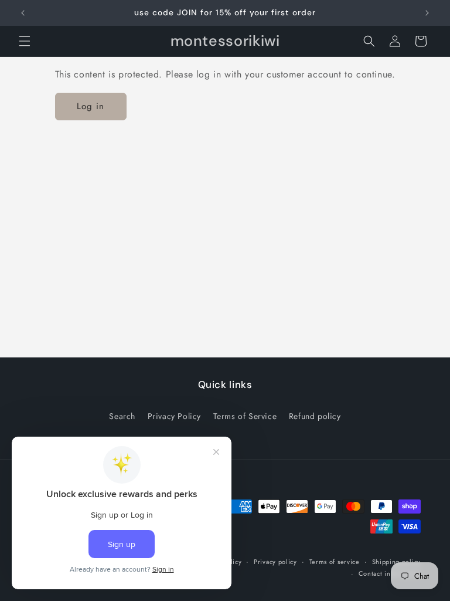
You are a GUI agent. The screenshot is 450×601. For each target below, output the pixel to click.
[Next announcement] (427, 13)
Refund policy (315, 416)
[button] (25, 41)
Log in (90, 106)
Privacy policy (275, 561)
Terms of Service (245, 416)
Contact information (390, 573)
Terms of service (334, 561)
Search (122, 416)
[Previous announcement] (23, 13)
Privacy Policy (174, 416)
